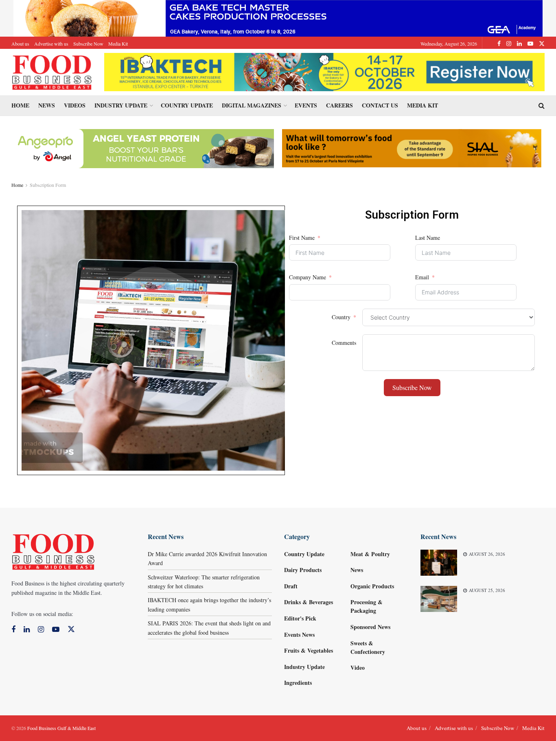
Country (341, 317)
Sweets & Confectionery (367, 647)
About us (20, 43)
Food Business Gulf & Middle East (61, 728)
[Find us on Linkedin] (27, 629)
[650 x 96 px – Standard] (411, 147)
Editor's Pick (300, 618)
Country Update (187, 105)
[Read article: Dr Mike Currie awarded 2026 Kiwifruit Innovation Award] (438, 563)
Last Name (427, 237)
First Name (302, 237)
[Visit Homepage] (52, 72)
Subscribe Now (88, 43)
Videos (74, 105)
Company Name (307, 277)
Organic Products (372, 586)
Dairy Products (303, 570)
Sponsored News (370, 627)
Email (422, 277)
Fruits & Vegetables (308, 650)
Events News (299, 634)
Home (20, 105)
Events (306, 105)
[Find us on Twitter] (542, 43)
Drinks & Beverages (308, 602)
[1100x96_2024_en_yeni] (324, 71)
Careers (339, 105)
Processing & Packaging (366, 606)
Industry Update (120, 105)
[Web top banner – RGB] (278, 17)
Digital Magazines (251, 105)
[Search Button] (541, 105)
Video (357, 667)
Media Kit (118, 43)
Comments (344, 342)
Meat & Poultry (370, 554)
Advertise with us (51, 43)
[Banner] (141, 147)
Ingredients (298, 682)
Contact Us (380, 105)
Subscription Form (48, 185)
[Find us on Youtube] (530, 43)
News (46, 105)
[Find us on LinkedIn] (519, 43)
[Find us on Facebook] (499, 43)
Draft (291, 586)
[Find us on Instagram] (508, 43)
